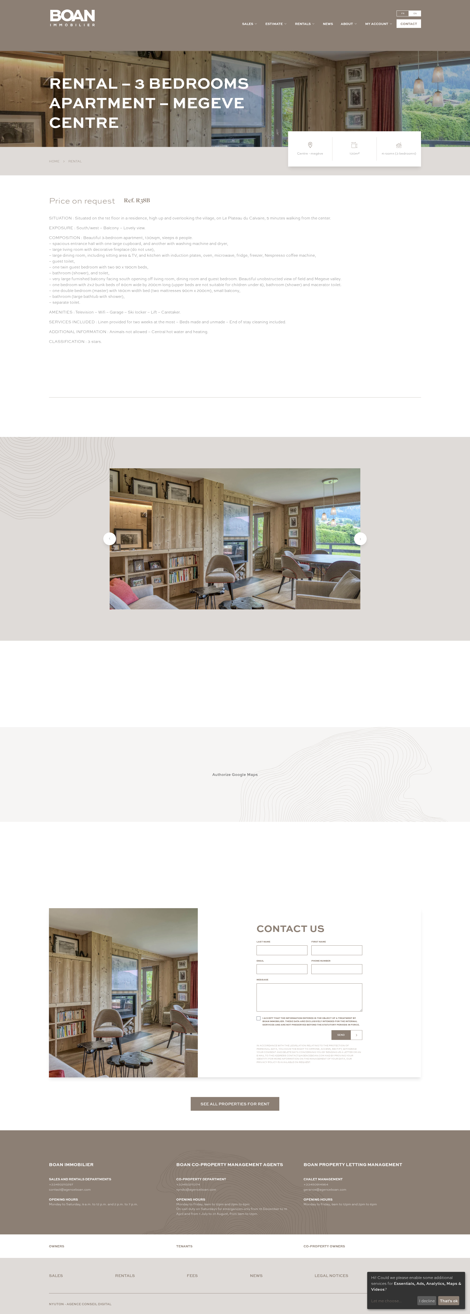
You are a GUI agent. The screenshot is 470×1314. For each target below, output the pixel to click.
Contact (408, 23)
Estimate (274, 23)
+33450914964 (316, 1184)
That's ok (449, 1300)
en (415, 13)
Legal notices (331, 1275)
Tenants (184, 1246)
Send (341, 1035)
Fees (192, 1275)
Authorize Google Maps (235, 774)
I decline (427, 1300)
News (328, 23)
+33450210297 (61, 1184)
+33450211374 (188, 1184)
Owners (56, 1246)
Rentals (303, 23)
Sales (247, 23)
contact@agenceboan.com (305, 1055)
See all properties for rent (235, 1104)
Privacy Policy (267, 1062)
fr (402, 13)
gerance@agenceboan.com (325, 1189)
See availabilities (80, 371)
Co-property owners (324, 1246)
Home (54, 161)
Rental (75, 161)
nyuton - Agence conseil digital (80, 1304)
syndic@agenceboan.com (196, 1189)
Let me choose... (386, 1300)
